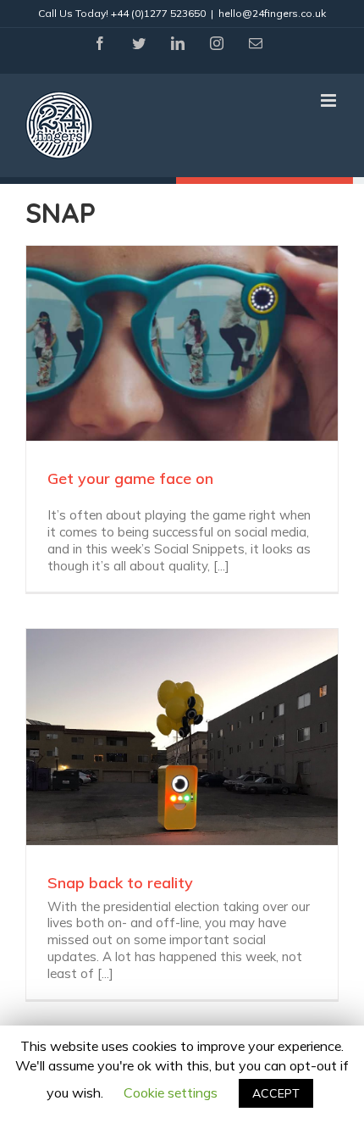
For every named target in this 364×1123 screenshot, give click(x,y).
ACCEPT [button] (276, 1093)
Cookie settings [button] (171, 1092)
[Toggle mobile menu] (330, 100)
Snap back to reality (120, 882)
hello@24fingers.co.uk (272, 13)
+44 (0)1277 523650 (158, 13)
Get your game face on (130, 478)
